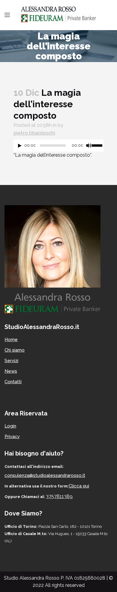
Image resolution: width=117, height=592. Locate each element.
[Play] (20, 146)
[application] (59, 147)
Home (11, 339)
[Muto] (89, 145)
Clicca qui (79, 486)
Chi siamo (14, 350)
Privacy (12, 436)
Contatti (13, 381)
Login (10, 426)
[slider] (98, 144)
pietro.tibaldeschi (34, 133)
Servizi (11, 360)
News (10, 371)
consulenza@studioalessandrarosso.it (44, 475)
